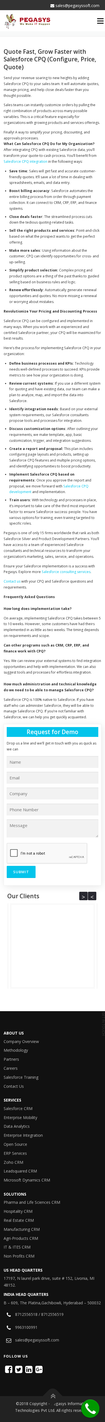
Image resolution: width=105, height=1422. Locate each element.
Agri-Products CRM (21, 1238)
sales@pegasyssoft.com (76, 5)
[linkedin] (28, 1369)
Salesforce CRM (18, 1108)
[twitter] (18, 1369)
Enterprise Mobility (20, 1117)
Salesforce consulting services (66, 571)
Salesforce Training (21, 1077)
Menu (101, 21)
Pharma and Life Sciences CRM (32, 1202)
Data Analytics (17, 1126)
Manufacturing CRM (22, 1229)
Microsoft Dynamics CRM (27, 1180)
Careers (11, 1068)
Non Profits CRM (19, 1256)
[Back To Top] (52, 1396)
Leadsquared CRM (20, 1171)
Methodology (16, 1050)
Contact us (12, 581)
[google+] (39, 1369)
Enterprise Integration (23, 1135)
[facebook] (8, 1369)
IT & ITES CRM (17, 1247)
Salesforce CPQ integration (25, 161)
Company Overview (21, 1041)
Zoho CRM (13, 1162)
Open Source (15, 1144)
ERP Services (15, 1153)
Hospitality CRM (18, 1211)
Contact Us (14, 1086)
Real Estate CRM (19, 1220)
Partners (11, 1059)
